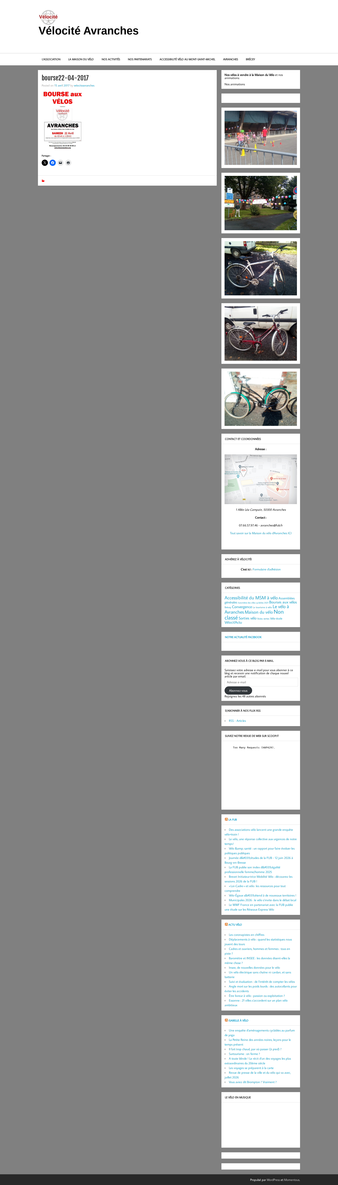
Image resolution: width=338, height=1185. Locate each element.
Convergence (242, 606)
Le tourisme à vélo (262, 607)
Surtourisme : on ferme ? (244, 1054)
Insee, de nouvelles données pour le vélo (254, 967)
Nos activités (111, 59)
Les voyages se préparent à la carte (251, 1068)
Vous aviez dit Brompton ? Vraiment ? (253, 1082)
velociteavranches (84, 85)
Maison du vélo (259, 612)
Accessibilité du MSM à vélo (251, 598)
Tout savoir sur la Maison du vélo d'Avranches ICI (260, 533)
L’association (51, 59)
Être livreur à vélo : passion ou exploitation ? (257, 996)
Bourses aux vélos (283, 601)
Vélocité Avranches (89, 30)
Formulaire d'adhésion (267, 569)
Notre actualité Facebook (243, 637)
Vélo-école (276, 618)
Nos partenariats (140, 59)
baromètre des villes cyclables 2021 (253, 602)
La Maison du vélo (81, 59)
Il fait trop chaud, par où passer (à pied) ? (255, 1049)
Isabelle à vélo (238, 1020)
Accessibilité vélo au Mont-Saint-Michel (187, 59)
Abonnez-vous (238, 690)
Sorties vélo (247, 617)
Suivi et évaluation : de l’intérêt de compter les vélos (262, 982)
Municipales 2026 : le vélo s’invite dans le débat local (262, 900)
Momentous (291, 1180)
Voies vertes (263, 618)
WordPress (273, 1180)
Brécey (250, 59)
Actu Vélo (235, 924)
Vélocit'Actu (233, 622)
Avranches (230, 59)
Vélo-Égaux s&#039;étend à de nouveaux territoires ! (262, 895)
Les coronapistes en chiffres (246, 935)
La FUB (232, 819)
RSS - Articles (237, 721)
